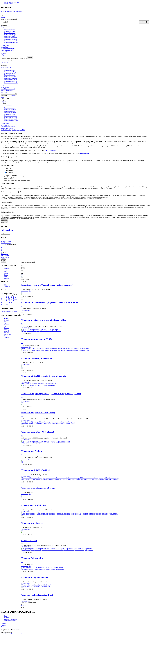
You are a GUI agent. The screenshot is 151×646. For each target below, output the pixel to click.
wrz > (13, 293)
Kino (5, 285)
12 (14, 299)
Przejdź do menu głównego (11, 2)
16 (7, 300)
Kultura (8, 241)
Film (5, 272)
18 (11, 300)
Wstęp (6, 318)
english (3, 17)
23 (7, 302)
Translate (13, 95)
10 (9, 299)
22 (4, 302)
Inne (5, 276)
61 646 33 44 (4, 62)
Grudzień (6, 337)
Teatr (5, 270)
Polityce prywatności (51, 150)
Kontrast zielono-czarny (10, 39)
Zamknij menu (5, 45)
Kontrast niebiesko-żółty (11, 42)
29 (4, 304)
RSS (23, 130)
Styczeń (6, 320)
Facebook (3, 53)
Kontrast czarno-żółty (10, 36)
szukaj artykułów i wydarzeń (9, 58)
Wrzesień (6, 332)
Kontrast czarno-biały (10, 31)
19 (14, 300)
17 (9, 300)
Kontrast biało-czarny (10, 33)
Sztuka (6, 275)
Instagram (3, 55)
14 (1, 300)
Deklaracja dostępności (10, 619)
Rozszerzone (9, 170)
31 (9, 304)
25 (11, 302)
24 (9, 302)
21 (1, 302)
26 (14, 302)
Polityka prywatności (10, 620)
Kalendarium (7, 230)
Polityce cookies (84, 153)
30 (7, 304)
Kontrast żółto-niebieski (10, 41)
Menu (2, 97)
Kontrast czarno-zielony (10, 37)
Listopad (6, 336)
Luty (5, 321)
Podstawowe (9, 172)
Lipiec (6, 329)
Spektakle (7, 286)
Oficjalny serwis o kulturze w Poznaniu (11, 11)
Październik (7, 334)
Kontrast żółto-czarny (10, 34)
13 (16, 299)
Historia (6, 278)
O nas (5, 616)
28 (1, 304)
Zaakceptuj (4, 222)
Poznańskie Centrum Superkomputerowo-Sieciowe (13, 633)
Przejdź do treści (8, 3)
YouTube (8, 130)
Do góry (23, 607)
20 (16, 300)
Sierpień (6, 331)
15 (4, 300)
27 (16, 302)
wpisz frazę (6, 21)
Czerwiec (6, 328)
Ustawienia (4, 220)
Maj (5, 326)
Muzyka (6, 268)
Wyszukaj (144, 22)
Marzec (6, 323)
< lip (2, 293)
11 (11, 299)
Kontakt (6, 617)
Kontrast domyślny (9, 29)
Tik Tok (14, 130)
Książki (6, 273)
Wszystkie (9, 169)
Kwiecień (7, 324)
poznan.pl (3, 241)
